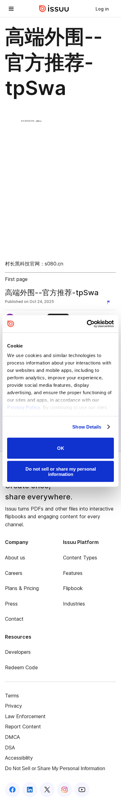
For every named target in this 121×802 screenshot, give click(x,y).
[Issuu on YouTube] (81, 789)
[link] (102, 8)
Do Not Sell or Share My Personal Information (55, 768)
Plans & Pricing (22, 588)
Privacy (13, 706)
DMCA (12, 737)
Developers (18, 652)
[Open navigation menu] (11, 8)
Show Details (86, 426)
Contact (14, 619)
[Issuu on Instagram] (64, 789)
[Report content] (110, 302)
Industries (74, 604)
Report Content (23, 726)
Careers (13, 573)
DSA (10, 747)
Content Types (80, 557)
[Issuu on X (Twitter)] (47, 789)
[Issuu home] (54, 8)
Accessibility (19, 758)
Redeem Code (21, 667)
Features (73, 573)
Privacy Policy (23, 407)
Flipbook (73, 588)
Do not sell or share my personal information (60, 471)
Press (11, 604)
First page (16, 279)
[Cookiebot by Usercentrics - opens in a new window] (87, 324)
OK (60, 448)
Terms (12, 695)
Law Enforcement (25, 716)
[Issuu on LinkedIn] (29, 789)
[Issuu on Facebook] (12, 789)
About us (15, 557)
